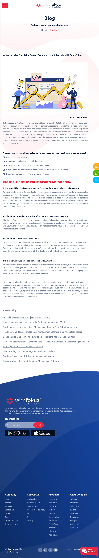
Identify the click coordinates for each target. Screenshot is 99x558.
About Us (8, 503)
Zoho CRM (74, 506)
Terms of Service (11, 524)
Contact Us (9, 510)
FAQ (28, 513)
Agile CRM (74, 528)
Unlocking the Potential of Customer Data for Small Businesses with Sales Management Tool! (46, 342)
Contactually (75, 524)
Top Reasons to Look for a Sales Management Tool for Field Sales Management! (40, 327)
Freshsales (74, 517)
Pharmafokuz (54, 521)
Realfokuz (53, 506)
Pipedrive (74, 503)
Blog (29, 517)
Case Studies (32, 506)
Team (7, 517)
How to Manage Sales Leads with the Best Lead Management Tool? (34, 322)
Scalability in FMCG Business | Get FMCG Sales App (26, 317)
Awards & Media (33, 503)
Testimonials (32, 499)
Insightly (73, 510)
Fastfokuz (52, 513)
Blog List (54, 30)
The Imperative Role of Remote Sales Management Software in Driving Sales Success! (42, 332)
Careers (8, 513)
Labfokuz (52, 531)
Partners (8, 506)
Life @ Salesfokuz (12, 521)
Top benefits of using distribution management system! (29, 356)
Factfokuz (52, 510)
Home (44, 30)
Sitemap (30, 521)
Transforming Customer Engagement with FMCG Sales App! (31, 351)
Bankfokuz (53, 503)
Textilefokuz (54, 524)
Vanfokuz (52, 528)
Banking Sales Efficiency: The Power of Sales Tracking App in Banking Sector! (39, 337)
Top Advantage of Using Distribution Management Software (31, 361)
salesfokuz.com (12, 552)
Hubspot (73, 521)
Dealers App (54, 535)
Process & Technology (36, 510)
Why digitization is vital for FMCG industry (23, 346)
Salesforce (74, 499)
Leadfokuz (53, 499)
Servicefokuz (54, 517)
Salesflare (74, 513)
